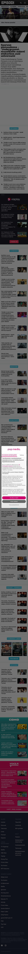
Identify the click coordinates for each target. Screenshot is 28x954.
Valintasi (22, 455)
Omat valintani (14, 501)
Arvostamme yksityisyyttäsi (9, 455)
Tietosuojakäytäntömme (14, 504)
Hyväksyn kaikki (14, 497)
